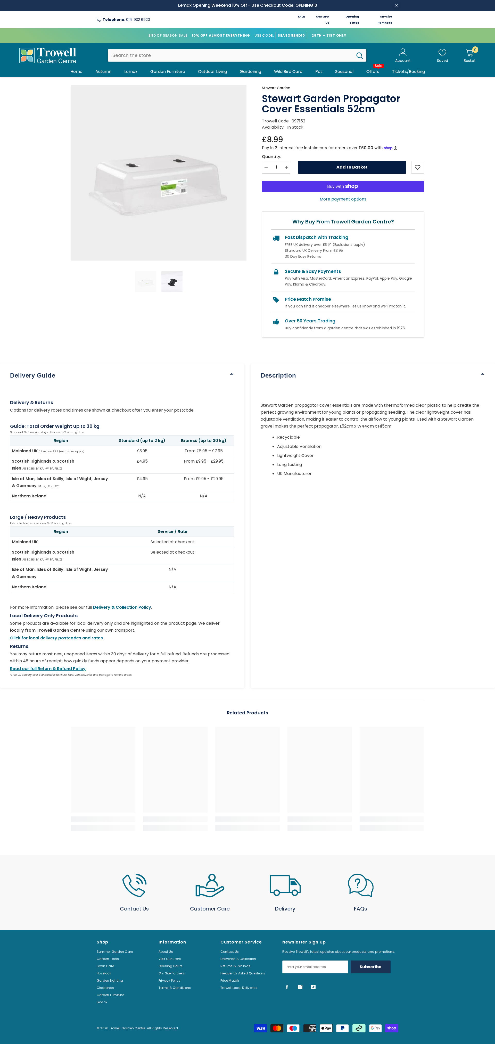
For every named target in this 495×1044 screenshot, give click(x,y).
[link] (103, 819)
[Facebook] (287, 987)
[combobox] (230, 55)
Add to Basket (352, 167)
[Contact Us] (134, 885)
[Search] (237, 55)
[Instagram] (300, 987)
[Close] (396, 5)
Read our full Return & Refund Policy (48, 669)
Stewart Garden (276, 87)
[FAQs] (361, 885)
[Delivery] (285, 885)
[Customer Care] (210, 885)
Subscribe (370, 967)
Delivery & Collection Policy (122, 607)
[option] (159, 173)
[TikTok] (313, 987)
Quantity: (271, 157)
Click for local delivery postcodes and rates (56, 638)
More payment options (343, 199)
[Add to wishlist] (417, 167)
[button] (145, 281)
